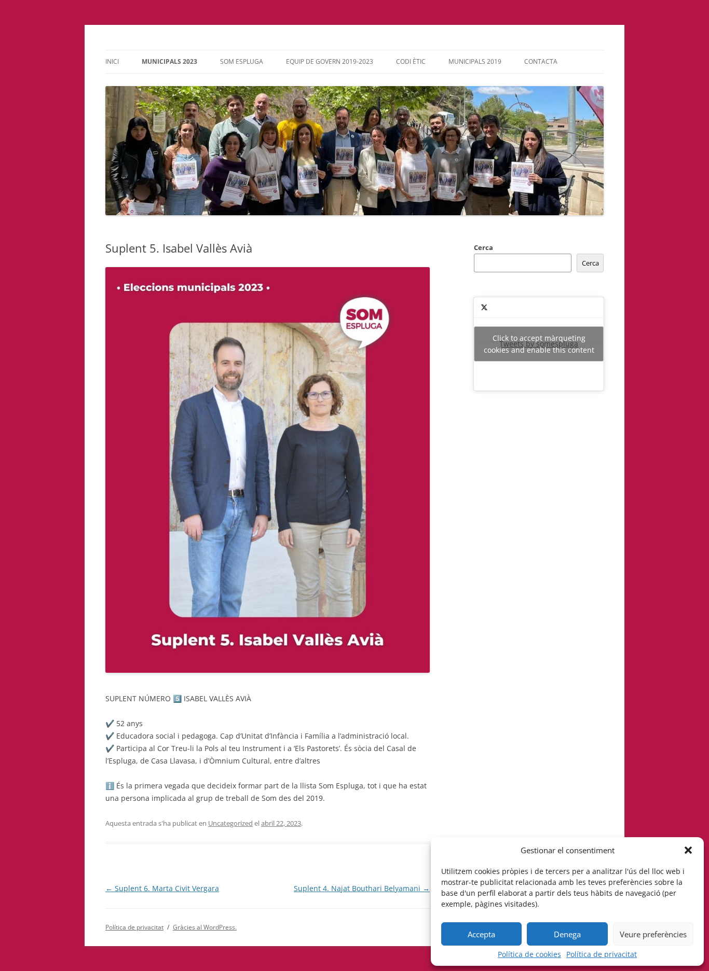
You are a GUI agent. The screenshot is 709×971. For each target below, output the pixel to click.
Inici (112, 61)
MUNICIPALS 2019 (474, 61)
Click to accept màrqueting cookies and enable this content (539, 344)
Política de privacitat (601, 954)
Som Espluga (241, 61)
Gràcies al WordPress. (205, 927)
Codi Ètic (411, 61)
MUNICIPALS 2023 (169, 61)
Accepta (481, 934)
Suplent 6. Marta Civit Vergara (162, 888)
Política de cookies (529, 954)
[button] (688, 850)
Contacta (540, 61)
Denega (567, 934)
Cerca (483, 247)
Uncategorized (230, 823)
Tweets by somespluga (539, 344)
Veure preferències (653, 934)
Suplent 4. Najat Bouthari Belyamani (362, 888)
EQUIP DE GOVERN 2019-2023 (329, 61)
